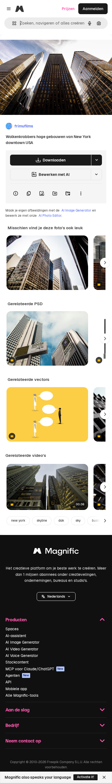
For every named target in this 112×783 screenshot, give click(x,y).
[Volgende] (105, 262)
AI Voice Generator (21, 655)
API (8, 682)
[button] (56, 596)
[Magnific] (56, 552)
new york (18, 520)
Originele (35, 46)
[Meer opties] (80, 193)
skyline (42, 520)
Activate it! (85, 777)
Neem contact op (23, 741)
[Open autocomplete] (12, 23)
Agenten (17, 675)
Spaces (11, 628)
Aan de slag (17, 709)
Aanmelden (93, 8)
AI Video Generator (21, 649)
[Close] (104, 777)
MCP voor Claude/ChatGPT (34, 668)
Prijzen (68, 8)
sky (78, 520)
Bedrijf (12, 725)
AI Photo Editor (50, 215)
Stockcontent (17, 662)
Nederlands (56, 596)
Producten (16, 619)
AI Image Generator (76, 210)
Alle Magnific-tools (21, 695)
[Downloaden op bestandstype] (96, 160)
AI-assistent (15, 635)
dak (61, 520)
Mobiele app (16, 688)
